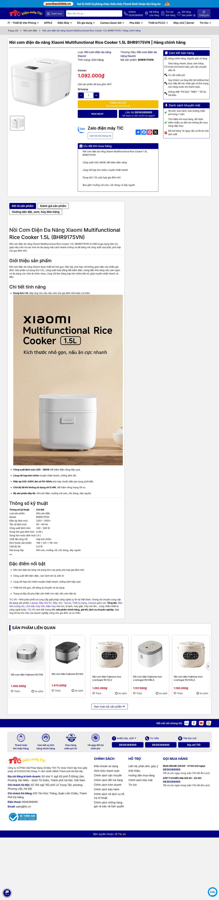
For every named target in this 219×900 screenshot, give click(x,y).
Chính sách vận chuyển (108, 775)
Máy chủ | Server (183, 22)
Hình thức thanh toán (106, 770)
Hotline (136, 13)
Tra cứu (170, 13)
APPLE (48, 22)
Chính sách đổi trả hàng (108, 780)
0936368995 (127, 744)
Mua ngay (97, 113)
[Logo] (26, 13)
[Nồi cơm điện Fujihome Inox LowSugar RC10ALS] (191, 654)
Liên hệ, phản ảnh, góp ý (143, 766)
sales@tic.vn (23, 806)
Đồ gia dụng (85, 22)
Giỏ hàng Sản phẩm (188, 13)
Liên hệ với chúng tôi (100, 135)
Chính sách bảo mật (140, 780)
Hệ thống (154, 13)
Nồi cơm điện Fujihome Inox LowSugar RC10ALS (188, 678)
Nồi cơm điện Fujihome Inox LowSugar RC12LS (106, 678)
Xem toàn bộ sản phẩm (108, 706)
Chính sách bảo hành (106, 789)
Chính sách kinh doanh (107, 784)
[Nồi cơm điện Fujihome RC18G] (67, 652)
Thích (17, 691)
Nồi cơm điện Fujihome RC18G (67, 674)
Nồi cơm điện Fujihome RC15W (27, 674)
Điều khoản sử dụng (106, 766)
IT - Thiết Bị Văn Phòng (22, 22)
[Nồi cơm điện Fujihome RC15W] (27, 653)
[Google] (208, 723)
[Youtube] (201, 723)
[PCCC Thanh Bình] (109, 3)
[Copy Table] (10, 554)
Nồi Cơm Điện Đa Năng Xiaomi (45, 230)
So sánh (39, 691)
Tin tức (204, 22)
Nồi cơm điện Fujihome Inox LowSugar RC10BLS (147, 678)
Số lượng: (83, 89)
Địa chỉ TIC (194, 744)
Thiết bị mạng (79, 602)
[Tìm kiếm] (117, 13)
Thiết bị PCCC (157, 22)
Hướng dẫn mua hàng (141, 775)
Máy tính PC (45, 602)
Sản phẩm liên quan (33, 627)
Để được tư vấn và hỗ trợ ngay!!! (138, 114)
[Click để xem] (41, 82)
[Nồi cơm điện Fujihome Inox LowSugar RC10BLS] (150, 654)
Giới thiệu (134, 770)
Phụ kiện (135, 22)
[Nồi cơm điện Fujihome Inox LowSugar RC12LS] (109, 654)
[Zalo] (186, 723)
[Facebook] (194, 723)
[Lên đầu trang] (7, 884)
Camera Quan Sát (111, 22)
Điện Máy (64, 22)
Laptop (34, 602)
